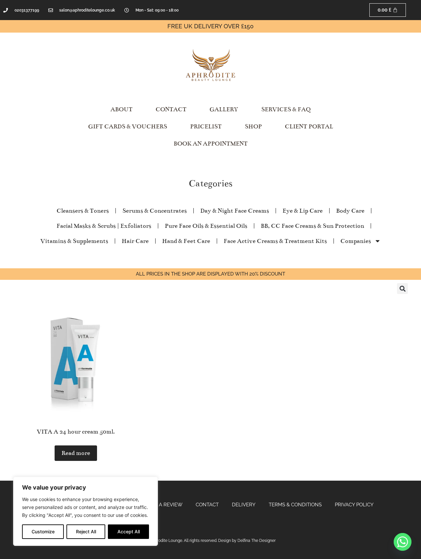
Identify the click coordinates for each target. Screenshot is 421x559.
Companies (355, 241)
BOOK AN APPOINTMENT (211, 143)
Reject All (86, 531)
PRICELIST (206, 126)
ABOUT (122, 109)
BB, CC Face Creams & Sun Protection (312, 225)
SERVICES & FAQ (285, 109)
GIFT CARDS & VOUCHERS (127, 126)
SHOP (253, 126)
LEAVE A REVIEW (162, 505)
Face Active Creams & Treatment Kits (275, 241)
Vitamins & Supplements (74, 241)
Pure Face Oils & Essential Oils (206, 225)
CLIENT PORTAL (309, 126)
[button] (402, 288)
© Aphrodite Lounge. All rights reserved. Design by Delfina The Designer (210, 540)
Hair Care (135, 241)
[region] (85, 511)
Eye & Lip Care (303, 210)
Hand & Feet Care (186, 241)
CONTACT (171, 109)
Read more (76, 453)
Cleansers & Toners (83, 210)
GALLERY (224, 109)
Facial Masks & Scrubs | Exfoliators (104, 225)
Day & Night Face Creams (234, 210)
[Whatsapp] (402, 542)
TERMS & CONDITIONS (295, 505)
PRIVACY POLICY (354, 505)
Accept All (128, 531)
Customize (43, 531)
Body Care (350, 210)
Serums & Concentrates (154, 210)
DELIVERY (244, 505)
